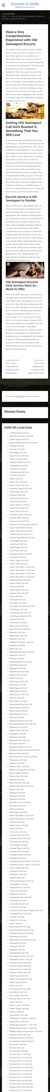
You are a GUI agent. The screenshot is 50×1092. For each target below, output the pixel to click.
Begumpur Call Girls (18, 734)
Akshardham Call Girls (19, 466)
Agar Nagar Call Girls (18, 452)
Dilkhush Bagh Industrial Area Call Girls (26, 1031)
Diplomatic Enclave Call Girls (21, 1038)
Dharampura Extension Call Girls (23, 1018)
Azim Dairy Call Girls (18, 623)
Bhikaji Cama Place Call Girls (21, 786)
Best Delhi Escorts (29, 314)
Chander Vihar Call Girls (19, 851)
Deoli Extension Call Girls (20, 989)
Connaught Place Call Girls (20, 914)
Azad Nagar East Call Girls (20, 613)
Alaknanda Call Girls (18, 469)
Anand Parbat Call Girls (19, 508)
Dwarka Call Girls (17, 1048)
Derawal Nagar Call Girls (20, 999)
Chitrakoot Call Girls (18, 894)
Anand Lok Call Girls (18, 501)
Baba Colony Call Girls (19, 626)
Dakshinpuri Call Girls (19, 937)
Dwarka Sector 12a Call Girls (21, 1067)
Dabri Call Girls (16, 923)
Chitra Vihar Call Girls (18, 891)
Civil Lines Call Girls (18, 907)
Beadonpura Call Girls (18, 727)
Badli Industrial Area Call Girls (22, 652)
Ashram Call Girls (17, 587)
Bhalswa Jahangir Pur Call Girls (22, 770)
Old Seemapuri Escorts (31, 53)
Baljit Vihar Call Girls (18, 691)
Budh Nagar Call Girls (18, 812)
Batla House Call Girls (18, 714)
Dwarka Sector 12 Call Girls (21, 1064)
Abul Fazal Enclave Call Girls (21, 436)
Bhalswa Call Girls (17, 763)
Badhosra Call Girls (17, 645)
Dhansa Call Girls (17, 1012)
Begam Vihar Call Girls (19, 730)
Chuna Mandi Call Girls (19, 904)
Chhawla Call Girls (17, 878)
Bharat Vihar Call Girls (19, 776)
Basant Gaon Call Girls (19, 711)
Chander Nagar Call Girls (20, 848)
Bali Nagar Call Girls (18, 685)
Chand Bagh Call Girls (19, 845)
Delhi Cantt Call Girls (18, 982)
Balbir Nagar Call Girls (19, 681)
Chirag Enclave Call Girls (20, 887)
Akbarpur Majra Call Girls (20, 462)
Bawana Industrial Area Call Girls (23, 724)
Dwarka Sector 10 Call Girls (21, 1057)
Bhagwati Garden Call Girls (21, 747)
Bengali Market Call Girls (20, 740)
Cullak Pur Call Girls (18, 920)
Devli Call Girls (16, 1002)
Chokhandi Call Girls (18, 900)
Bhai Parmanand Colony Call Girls (23, 757)
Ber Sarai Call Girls (17, 743)
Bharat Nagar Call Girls (19, 773)
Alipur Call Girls (16, 479)
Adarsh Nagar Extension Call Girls (23, 443)
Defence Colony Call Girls (20, 966)
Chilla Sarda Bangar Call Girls (22, 881)
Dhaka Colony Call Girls (19, 1005)
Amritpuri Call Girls (18, 495)
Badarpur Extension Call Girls (22, 642)
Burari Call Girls (16, 829)
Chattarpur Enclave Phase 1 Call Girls (25, 861)
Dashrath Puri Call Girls (19, 953)
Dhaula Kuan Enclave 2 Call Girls (23, 1028)
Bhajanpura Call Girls (18, 760)
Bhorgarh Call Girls (17, 793)
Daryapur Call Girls (17, 946)
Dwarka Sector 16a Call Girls (21, 1084)
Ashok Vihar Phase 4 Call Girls (22, 577)
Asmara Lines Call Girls (19, 593)
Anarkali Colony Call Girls (20, 515)
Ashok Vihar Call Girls (19, 564)
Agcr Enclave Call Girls (19, 456)
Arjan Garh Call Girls (18, 544)
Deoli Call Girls (16, 986)
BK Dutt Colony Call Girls (20, 802)
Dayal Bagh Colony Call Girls (22, 956)
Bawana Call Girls (17, 717)
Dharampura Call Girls (19, 1015)
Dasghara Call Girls (17, 950)
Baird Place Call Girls (18, 665)
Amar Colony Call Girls (19, 485)
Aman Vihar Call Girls (18, 482)
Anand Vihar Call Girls (19, 511)
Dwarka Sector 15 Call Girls (21, 1077)
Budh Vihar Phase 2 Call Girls (22, 819)
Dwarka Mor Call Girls (19, 1051)
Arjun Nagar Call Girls (19, 547)
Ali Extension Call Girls (19, 472)
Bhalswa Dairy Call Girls (19, 766)
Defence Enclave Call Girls (20, 969)
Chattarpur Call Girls (18, 858)
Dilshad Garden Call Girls (20, 1035)
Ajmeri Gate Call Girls (18, 459)
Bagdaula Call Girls (17, 655)
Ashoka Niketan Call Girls (20, 580)
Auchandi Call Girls (18, 600)
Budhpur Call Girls (17, 822)
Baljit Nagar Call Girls (18, 688)
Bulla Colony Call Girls (19, 825)
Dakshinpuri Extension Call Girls (23, 940)
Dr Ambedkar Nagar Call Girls (22, 1041)
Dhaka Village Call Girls (19, 1008)
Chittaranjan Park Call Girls (21, 897)
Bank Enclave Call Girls (19, 694)
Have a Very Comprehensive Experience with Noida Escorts (12, 368)
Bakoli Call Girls (16, 678)
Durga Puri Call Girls (18, 1044)
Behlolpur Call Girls (18, 737)
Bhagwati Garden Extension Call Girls (25, 750)
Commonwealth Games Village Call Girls (26, 910)
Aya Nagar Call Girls (18, 603)
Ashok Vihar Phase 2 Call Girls (22, 570)
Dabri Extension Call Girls (20, 927)
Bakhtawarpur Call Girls (19, 672)
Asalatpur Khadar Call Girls (21, 554)
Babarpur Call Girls (17, 632)
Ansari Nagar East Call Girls (21, 528)
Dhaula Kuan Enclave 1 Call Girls (23, 1025)
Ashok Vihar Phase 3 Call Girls (22, 573)
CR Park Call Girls (17, 917)
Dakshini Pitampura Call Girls (21, 933)
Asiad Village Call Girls (19, 590)
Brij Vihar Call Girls (18, 806)
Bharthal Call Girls (17, 780)
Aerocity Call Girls (17, 449)
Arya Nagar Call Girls (18, 551)
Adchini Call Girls (17, 446)
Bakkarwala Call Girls (18, 675)
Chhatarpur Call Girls (18, 874)
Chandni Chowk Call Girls (20, 855)
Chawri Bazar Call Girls (19, 868)
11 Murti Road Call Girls (19, 433)
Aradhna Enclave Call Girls (21, 534)
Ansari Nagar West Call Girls (21, 531)
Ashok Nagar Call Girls (19, 560)
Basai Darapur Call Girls (19, 708)
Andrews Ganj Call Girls (19, 521)
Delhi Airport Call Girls (19, 976)
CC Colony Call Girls (18, 832)
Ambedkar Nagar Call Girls (21, 488)
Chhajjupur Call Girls (18, 871)
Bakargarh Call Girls (18, 668)
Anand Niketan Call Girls (20, 505)
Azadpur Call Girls (17, 619)
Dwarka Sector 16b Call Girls (21, 1087)
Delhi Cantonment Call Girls (21, 979)
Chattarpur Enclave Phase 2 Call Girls (25, 865)
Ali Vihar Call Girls (17, 475)
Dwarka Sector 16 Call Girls (21, 1080)
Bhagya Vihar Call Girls (19, 753)
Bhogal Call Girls (16, 789)
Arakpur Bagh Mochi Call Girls (22, 538)
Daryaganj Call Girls (18, 943)
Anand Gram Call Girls (19, 498)
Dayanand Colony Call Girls (21, 959)
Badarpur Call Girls (17, 639)
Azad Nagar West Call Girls (21, 616)
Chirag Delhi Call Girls (19, 884)
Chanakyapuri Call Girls (19, 842)
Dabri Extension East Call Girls (22, 930)
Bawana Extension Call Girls (21, 721)
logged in (20, 396)
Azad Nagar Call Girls (18, 609)
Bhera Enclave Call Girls (19, 783)
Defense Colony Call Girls (20, 972)
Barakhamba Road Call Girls (21, 704)
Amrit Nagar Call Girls (19, 492)
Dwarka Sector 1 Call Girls (20, 1054)
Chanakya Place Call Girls (20, 838)
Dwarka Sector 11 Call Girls (21, 1061)
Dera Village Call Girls (19, 995)
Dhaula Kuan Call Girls (19, 1022)
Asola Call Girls (16, 596)
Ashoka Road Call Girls (19, 583)
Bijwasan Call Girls (17, 796)
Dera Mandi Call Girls (18, 992)
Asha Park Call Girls (18, 557)
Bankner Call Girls (17, 698)
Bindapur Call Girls (17, 799)
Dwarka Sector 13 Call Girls (21, 1071)
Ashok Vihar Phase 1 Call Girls (22, 567)
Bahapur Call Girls (17, 658)
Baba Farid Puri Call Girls (20, 629)
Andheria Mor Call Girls (19, 518)
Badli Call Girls (16, 649)
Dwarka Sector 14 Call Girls (21, 1074)
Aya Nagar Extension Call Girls (22, 606)
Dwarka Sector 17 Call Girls (21, 1090)
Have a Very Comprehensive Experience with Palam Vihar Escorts (36, 368)
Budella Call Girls (17, 809)
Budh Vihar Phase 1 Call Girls (22, 815)
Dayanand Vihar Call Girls (20, 963)
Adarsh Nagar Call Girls (19, 439)
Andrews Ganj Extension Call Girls (24, 524)
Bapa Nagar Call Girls (18, 701)
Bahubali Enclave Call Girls (21, 662)
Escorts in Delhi (25, 4)
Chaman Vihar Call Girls (19, 835)
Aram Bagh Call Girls (18, 541)
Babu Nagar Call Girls (18, 636)
